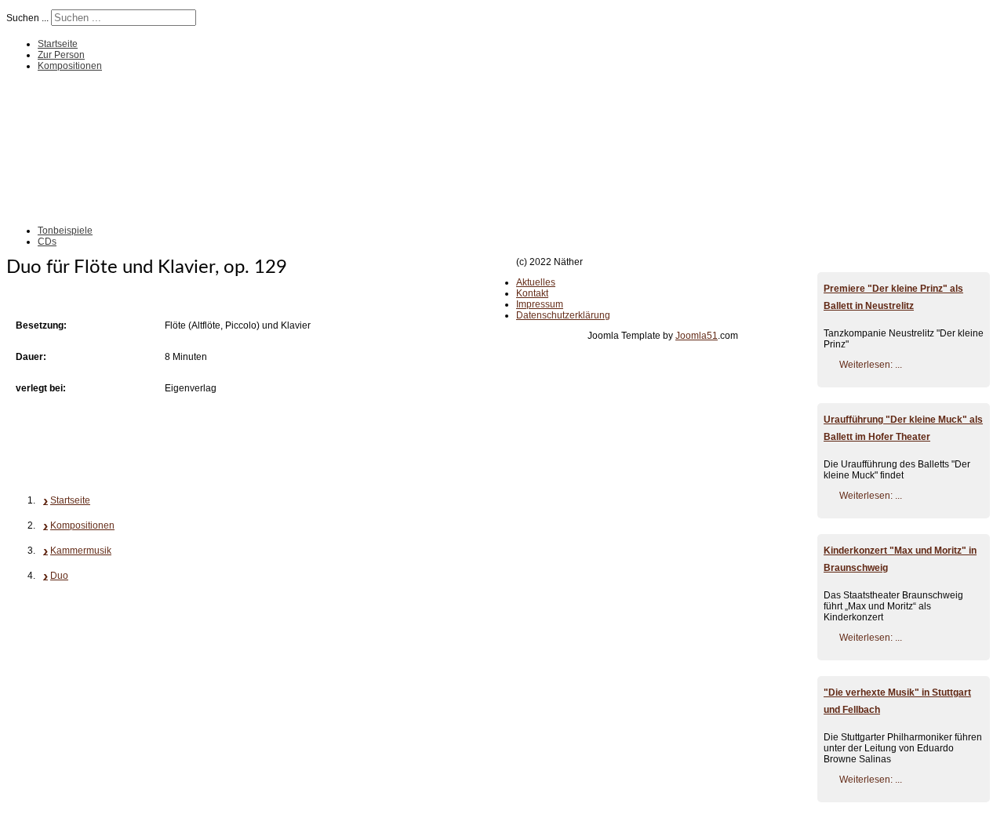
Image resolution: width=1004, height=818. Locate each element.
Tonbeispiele (65, 230)
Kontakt (532, 293)
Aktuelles (535, 282)
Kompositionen (70, 65)
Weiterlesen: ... (870, 364)
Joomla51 (696, 335)
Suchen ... (27, 18)
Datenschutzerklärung (563, 315)
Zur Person (61, 54)
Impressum (539, 304)
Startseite (58, 43)
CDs (47, 241)
